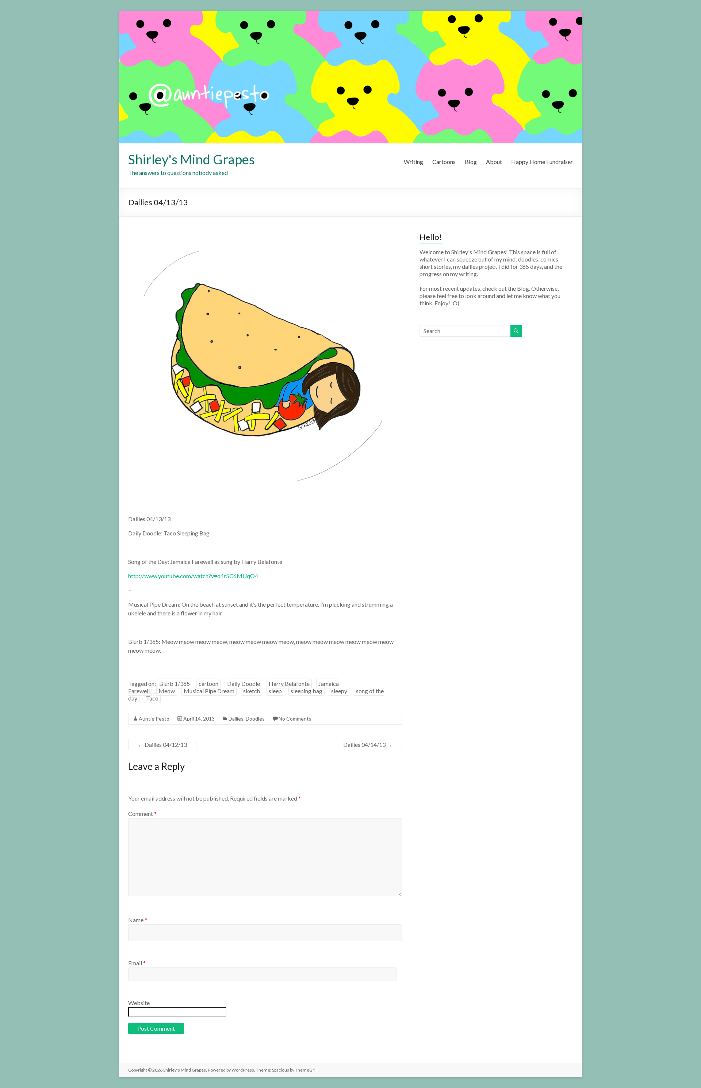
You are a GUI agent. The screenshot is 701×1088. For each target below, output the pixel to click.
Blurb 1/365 (174, 683)
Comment (142, 813)
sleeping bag (306, 690)
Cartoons (444, 161)
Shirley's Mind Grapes (191, 159)
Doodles (255, 718)
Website (139, 1002)
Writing (413, 161)
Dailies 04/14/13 (367, 744)
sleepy (339, 690)
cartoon (208, 683)
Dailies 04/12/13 (162, 744)
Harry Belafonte (289, 683)
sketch (251, 690)
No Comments (295, 718)
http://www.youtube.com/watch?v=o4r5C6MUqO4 (193, 575)
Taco (152, 698)
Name (137, 919)
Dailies (236, 718)
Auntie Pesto (154, 718)
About (494, 161)
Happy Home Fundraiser (542, 161)
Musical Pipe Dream (209, 690)
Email (137, 962)
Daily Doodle (243, 683)
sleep (275, 690)
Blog (471, 161)
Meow (166, 690)
